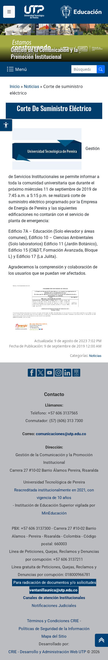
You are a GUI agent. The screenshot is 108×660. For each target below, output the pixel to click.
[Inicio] (101, 640)
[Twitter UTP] (41, 373)
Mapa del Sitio (54, 636)
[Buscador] (100, 69)
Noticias (31, 86)
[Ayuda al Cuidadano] (76, 373)
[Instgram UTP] (58, 373)
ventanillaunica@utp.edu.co (53, 590)
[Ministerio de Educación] (81, 12)
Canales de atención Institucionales (54, 597)
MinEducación (54, 513)
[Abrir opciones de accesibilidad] (6, 125)
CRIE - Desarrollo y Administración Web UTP (47, 651)
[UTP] (34, 11)
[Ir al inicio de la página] (101, 640)
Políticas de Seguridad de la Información (54, 628)
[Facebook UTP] (32, 373)
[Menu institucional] (9, 12)
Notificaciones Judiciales (54, 605)
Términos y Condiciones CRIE (53, 621)
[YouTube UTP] (49, 373)
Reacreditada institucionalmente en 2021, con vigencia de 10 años (54, 494)
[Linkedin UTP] (67, 373)
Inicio (15, 86)
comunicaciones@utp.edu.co (61, 434)
